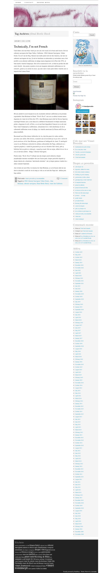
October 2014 (78, 385)
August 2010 (78, 510)
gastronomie (45, 552)
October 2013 (78, 411)
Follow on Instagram (82, 111)
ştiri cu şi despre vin (80, 208)
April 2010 (78, 521)
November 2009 (79, 534)
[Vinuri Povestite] (74, 93)
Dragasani (47, 550)
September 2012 (79, 445)
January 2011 (78, 497)
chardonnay (42, 547)
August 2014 (78, 388)
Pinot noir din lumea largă (82, 193)
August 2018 (78, 312)
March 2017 (78, 335)
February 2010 (79, 526)
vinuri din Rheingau (38, 563)
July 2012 (77, 450)
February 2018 (79, 322)
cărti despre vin (79, 167)
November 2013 (79, 409)
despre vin (39, 549)
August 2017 (78, 325)
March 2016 (78, 356)
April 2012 (78, 458)
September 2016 (79, 346)
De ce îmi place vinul (80, 149)
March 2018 (78, 320)
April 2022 (78, 273)
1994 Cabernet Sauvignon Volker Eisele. (36, 181)
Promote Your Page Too (79, 95)
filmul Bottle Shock (43, 183)
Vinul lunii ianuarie (80, 157)
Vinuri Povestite (77, 91)
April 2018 (78, 317)
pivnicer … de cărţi (80, 195)
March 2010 (78, 524)
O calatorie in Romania (86, 233)
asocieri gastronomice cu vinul (22, 545)
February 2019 (79, 304)
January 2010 (78, 529)
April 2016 (78, 354)
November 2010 (79, 503)
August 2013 (78, 416)
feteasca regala (37, 552)
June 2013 (78, 422)
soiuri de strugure (79, 206)
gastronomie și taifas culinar (82, 177)
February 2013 (79, 432)
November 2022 (79, 268)
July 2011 (77, 482)
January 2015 (78, 380)
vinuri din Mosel (27, 563)
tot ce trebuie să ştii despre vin (83, 211)
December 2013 (79, 406)
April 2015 (78, 372)
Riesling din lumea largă (81, 203)
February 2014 (79, 401)
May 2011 (78, 487)
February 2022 (79, 278)
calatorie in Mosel (28, 547)
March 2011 (78, 492)
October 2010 (78, 505)
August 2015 (78, 369)
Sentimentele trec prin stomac (82, 147)
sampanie (18, 559)
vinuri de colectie (29, 561)
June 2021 (78, 288)
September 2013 (79, 414)
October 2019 (78, 296)
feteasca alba (18, 552)
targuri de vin (30, 559)
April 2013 (78, 427)
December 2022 (79, 265)
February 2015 (79, 377)
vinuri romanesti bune (38, 566)
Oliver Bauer (46, 554)
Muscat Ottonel (38, 554)
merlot (32, 554)
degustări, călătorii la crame (82, 169)
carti (35, 547)
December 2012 (79, 437)
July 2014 (77, 390)
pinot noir (29, 556)
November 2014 (79, 382)
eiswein (53, 550)
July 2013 (77, 419)
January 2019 (78, 307)
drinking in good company (82, 174)
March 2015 (78, 375)
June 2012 (78, 453)
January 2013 (78, 435)
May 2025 (78, 254)
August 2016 (78, 349)
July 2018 (77, 315)
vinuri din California (56, 183)
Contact (29, 2)
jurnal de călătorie (79, 185)
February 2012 (79, 463)
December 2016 (79, 341)
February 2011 (79, 495)
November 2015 (79, 364)
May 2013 (78, 424)
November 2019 (79, 294)
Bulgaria (32, 545)
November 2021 (79, 281)
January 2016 (78, 362)
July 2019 (77, 302)
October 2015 (78, 367)
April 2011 (78, 490)
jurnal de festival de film (81, 187)
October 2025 (78, 252)
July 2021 (77, 286)
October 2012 (78, 443)
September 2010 (79, 508)
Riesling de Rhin (42, 556)
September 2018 (79, 309)
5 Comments (63, 178)
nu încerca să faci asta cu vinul (83, 190)
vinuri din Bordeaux (41, 561)
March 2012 (78, 461)
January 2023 (78, 262)
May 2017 (78, 330)
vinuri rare (78, 216)
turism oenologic (40, 559)
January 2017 (78, 338)
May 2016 (78, 351)
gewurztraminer (19, 554)
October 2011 (78, 474)
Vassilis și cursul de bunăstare (83, 152)
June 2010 (78, 516)
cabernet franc (43, 545)
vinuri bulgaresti (19, 561)
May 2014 (78, 393)
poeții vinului (78, 198)
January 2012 (78, 466)
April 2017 (78, 333)
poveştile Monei (79, 200)
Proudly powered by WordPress (71, 571)
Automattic (94, 571)
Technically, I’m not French (30, 46)
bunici (37, 545)
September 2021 (79, 283)
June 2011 (78, 484)
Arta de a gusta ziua (80, 154)
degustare (32, 550)
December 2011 (79, 469)
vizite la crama (41, 568)
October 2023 (78, 257)
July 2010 (77, 513)
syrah (23, 559)
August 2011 (78, 479)
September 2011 (79, 477)
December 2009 (79, 531)
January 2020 (78, 291)
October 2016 (78, 343)
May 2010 (78, 518)
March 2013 (78, 430)
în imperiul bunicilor (80, 182)
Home (18, 2)
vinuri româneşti (79, 219)
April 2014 (78, 396)
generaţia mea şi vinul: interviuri (83, 180)
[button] (79, 117)
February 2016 (79, 359)
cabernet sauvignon (30, 183)
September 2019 (79, 299)
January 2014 (78, 403)
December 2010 (79, 500)
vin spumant (48, 559)
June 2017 (78, 328)
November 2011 (79, 471)
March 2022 (78, 275)
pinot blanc (21, 557)
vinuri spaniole (32, 568)
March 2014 (78, 398)
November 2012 (79, 440)
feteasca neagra (28, 551)
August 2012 (78, 448)
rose (51, 557)
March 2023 (78, 260)
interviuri (26, 554)
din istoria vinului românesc (82, 172)
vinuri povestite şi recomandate (34, 178)
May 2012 (78, 456)
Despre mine (43, 2)
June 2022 (78, 270)
